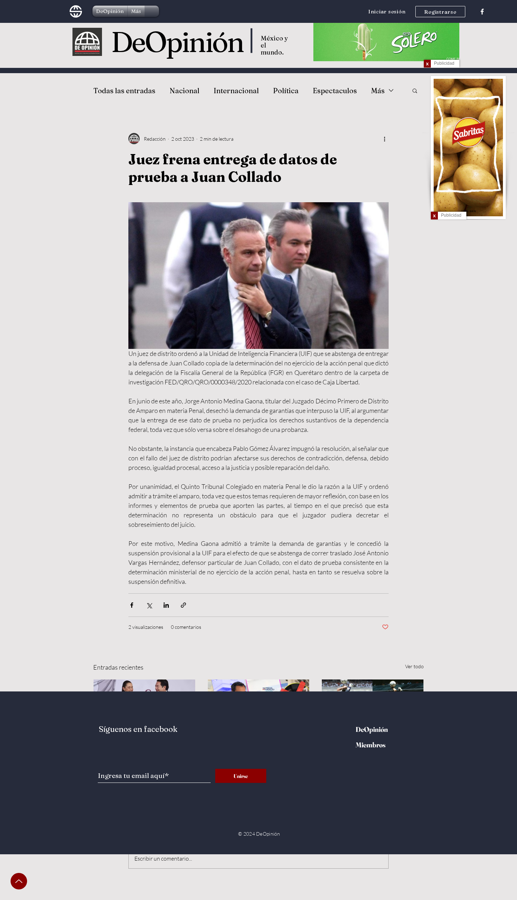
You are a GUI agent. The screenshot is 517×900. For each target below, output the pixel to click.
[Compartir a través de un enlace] (183, 605)
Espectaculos (335, 90)
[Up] (19, 881)
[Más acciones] (384, 138)
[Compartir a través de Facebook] (131, 605)
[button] (414, 90)
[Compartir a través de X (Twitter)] (149, 605)
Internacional (236, 90)
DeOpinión (177, 42)
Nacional (184, 90)
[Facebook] (482, 11)
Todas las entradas (124, 90)
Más (378, 90)
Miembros (370, 744)
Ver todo (414, 666)
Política (286, 90)
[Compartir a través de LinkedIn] (166, 605)
